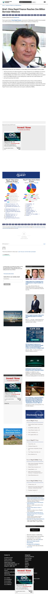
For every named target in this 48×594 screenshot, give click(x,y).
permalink (16, 228)
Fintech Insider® (8, 559)
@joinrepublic (36, 541)
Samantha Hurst (16, 17)
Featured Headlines (29, 556)
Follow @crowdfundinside (9, 273)
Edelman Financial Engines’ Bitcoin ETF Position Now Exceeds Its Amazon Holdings (35, 498)
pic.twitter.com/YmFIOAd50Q (33, 544)
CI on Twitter (7, 577)
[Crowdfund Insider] (7, 2)
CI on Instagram (8, 582)
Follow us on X (35, 530)
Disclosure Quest (8, 560)
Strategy (27, 563)
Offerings (27, 564)
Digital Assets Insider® (9, 562)
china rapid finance (37, 226)
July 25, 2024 (29, 547)
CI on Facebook (8, 579)
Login (44, 243)
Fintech (26, 568)
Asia (23, 226)
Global (26, 566)
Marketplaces (28, 559)
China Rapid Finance (16, 20)
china (33, 226)
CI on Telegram (7, 584)
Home (3, 5)
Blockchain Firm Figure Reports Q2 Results (35, 519)
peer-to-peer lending (7, 228)
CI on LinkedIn (7, 581)
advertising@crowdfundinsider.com (12, 575)
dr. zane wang (43, 226)
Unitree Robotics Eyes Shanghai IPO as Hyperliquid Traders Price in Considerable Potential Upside (35, 514)
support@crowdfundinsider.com (11, 572)
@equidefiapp (30, 542)
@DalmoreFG (30, 541)
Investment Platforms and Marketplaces (13, 5)
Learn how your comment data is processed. (27, 251)
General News (26, 226)
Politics (26, 561)
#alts (40, 539)
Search (33, 2)
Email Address (6, 278)
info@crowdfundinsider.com (13, 569)
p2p (3, 228)
